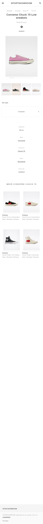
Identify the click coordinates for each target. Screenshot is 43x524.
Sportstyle (21, 161)
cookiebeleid (6, 517)
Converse (17, 10)
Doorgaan (5, 521)
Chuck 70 (25, 10)
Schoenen (9, 10)
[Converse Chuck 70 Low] (6, 89)
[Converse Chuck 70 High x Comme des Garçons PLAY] (26, 89)
